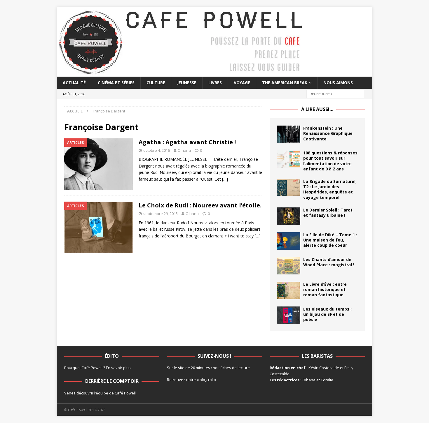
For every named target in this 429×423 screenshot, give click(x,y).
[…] (225, 179)
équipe (102, 393)
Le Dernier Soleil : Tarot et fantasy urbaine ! (328, 212)
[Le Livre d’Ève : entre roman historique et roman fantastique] (288, 290)
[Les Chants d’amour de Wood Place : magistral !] (288, 265)
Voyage (242, 82)
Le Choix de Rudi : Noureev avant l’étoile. (200, 205)
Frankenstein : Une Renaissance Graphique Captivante (328, 133)
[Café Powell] (181, 73)
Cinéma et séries (116, 82)
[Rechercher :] (335, 93)
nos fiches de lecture (231, 367)
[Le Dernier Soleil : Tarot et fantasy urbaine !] (288, 216)
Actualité (74, 82)
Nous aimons (338, 82)
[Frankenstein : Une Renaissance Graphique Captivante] (288, 134)
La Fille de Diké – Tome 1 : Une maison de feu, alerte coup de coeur (330, 240)
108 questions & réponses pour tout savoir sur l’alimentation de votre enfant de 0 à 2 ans (330, 161)
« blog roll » (206, 379)
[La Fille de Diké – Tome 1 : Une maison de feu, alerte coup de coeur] (288, 241)
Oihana (184, 150)
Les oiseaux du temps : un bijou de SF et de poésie (327, 314)
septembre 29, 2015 (160, 213)
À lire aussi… (317, 109)
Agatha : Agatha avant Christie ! (187, 142)
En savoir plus (118, 367)
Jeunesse (186, 82)
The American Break (284, 82)
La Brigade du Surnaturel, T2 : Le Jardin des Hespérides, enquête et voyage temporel (330, 189)
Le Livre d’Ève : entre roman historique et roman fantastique (325, 289)
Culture (156, 82)
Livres (215, 82)
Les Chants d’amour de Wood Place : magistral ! (328, 262)
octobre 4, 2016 (156, 150)
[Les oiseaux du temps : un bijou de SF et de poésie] (288, 315)
